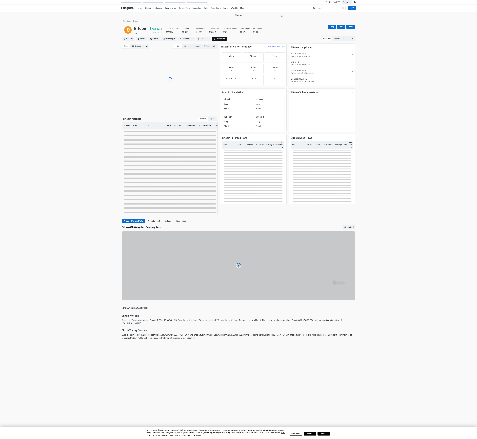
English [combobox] (346, 2)
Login (352, 8)
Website (129, 39)
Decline (309, 434)
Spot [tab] (345, 38)
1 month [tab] (197, 46)
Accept (323, 434)
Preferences (295, 434)
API (326, 2)
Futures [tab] (337, 38)
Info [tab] (351, 38)
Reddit (142, 39)
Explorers (186, 39)
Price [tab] (126, 46)
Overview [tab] (327, 38)
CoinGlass (127, 21)
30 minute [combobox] (348, 227)
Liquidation (181, 221)
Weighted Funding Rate (133, 221)
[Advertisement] (238, 420)
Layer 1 (202, 39)
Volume (168, 221)
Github (155, 39)
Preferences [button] (197, 435)
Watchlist (235, 8)
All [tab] (214, 46)
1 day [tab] (177, 46)
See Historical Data (276, 46)
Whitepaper (170, 39)
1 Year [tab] (206, 46)
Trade (350, 27)
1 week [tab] (186, 46)
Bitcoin (135, 21)
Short (341, 27)
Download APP (334, 2)
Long (332, 27)
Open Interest (170, 8)
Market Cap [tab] (136, 46)
